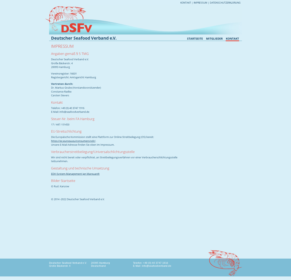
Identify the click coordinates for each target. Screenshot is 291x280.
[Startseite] (73, 7)
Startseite (195, 38)
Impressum (200, 2)
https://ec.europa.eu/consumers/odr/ (73, 141)
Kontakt (185, 2)
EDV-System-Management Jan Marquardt (75, 174)
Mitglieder (214, 38)
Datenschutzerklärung (225, 2)
